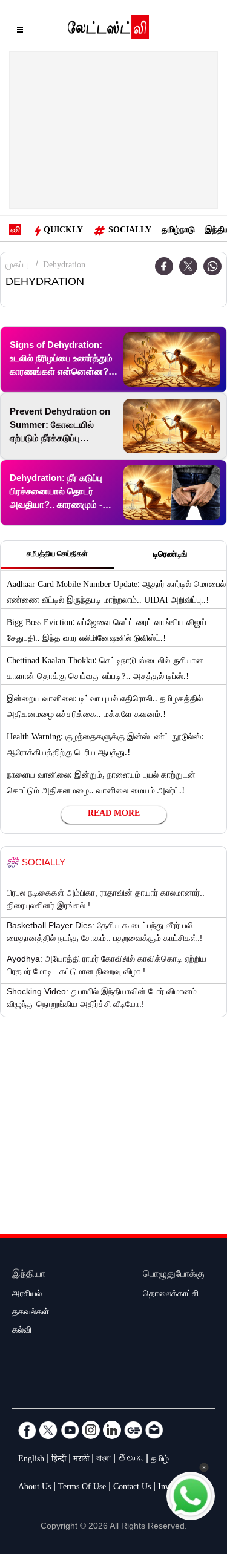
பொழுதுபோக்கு (174, 1275)
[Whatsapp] (212, 266)
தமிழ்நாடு (178, 231)
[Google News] (133, 1430)
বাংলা (103, 1460)
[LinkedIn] (112, 1430)
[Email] (154, 1430)
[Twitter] (188, 266)
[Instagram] (91, 1430)
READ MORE (114, 814)
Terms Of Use (82, 1488)
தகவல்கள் (30, 1313)
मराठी (81, 1460)
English (31, 1460)
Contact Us (132, 1488)
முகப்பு (16, 266)
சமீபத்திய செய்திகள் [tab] (57, 554)
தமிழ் (160, 1460)
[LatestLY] (108, 30)
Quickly (63, 231)
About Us (34, 1488)
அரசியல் (27, 1295)
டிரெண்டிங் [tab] (170, 555)
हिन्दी (58, 1460)
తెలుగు (130, 1460)
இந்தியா (28, 1275)
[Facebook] (27, 1430)
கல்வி (21, 1331)
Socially (129, 231)
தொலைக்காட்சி (171, 1295)
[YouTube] (70, 1430)
